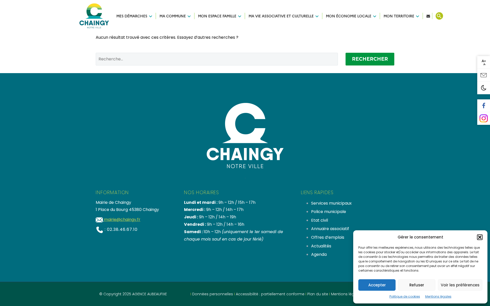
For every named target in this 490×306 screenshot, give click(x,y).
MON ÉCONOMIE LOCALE (348, 15)
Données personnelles (212, 294)
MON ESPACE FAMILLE (217, 15)
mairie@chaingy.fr (122, 219)
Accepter (377, 285)
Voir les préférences (460, 285)
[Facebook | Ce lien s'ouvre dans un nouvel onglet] (483, 105)
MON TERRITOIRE (399, 15)
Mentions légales (438, 296)
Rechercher (370, 59)
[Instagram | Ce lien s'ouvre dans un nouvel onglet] (483, 118)
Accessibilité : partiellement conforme (270, 294)
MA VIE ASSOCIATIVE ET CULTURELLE (281, 15)
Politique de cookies (404, 296)
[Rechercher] (439, 16)
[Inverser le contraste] (483, 88)
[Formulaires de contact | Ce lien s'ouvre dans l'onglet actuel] (483, 75)
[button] (479, 237)
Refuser (416, 285)
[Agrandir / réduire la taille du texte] (483, 62)
